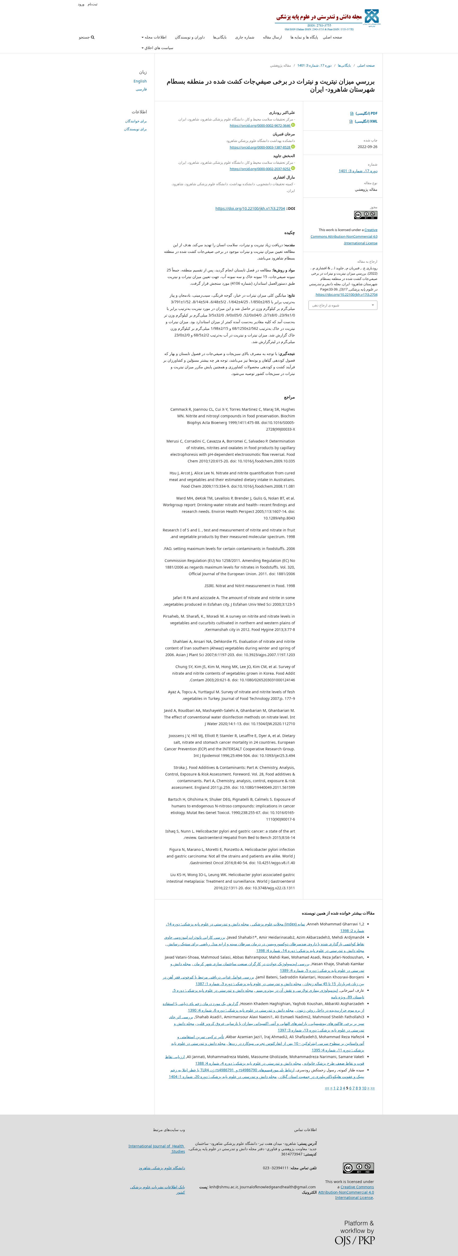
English (140, 81)
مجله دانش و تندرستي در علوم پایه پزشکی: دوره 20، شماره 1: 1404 (223, 1076)
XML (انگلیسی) (366, 121)
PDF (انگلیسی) (366, 113)
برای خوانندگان (136, 121)
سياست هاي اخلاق (158, 47)
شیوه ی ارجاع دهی (325, 305)
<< (373, 1087)
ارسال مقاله (272, 37)
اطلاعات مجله (155, 37)
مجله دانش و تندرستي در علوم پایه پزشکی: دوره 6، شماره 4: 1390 (241, 1010)
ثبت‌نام (93, 4)
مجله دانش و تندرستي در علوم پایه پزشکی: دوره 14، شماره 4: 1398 (310, 950)
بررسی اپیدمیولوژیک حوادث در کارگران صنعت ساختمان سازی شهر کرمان (251, 963)
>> (327, 1087)
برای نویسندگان (135, 129)
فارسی (141, 89)
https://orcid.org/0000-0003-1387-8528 (260, 147)
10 (364, 1087)
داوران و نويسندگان (190, 37)
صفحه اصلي (332, 37)
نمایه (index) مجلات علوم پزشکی (278, 923)
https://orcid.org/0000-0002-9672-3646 (260, 125)
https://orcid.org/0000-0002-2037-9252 (260, 168)
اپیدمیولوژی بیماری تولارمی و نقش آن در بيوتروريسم (296, 990)
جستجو (85, 37)
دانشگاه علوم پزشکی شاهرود (162, 1167)
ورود (81, 4)
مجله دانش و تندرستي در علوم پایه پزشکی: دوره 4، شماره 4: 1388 (248, 1063)
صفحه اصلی (366, 65)
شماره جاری (244, 37)
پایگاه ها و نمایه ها (304, 37)
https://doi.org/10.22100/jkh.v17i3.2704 (250, 208)
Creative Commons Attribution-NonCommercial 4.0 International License (344, 236)
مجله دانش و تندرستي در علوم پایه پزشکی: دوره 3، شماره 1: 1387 (248, 983)
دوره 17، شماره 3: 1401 (314, 65)
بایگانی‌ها (220, 37)
